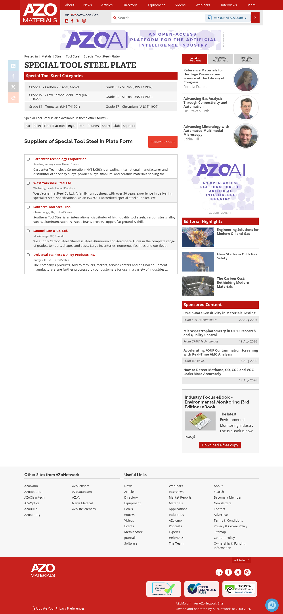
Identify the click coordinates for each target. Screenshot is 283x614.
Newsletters (222, 503)
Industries (176, 515)
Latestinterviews (194, 58)
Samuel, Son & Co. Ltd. (50, 231)
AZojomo (175, 520)
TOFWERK (198, 361)
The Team (176, 543)
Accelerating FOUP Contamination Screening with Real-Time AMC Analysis (221, 352)
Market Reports (180, 497)
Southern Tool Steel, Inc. (52, 207)
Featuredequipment (220, 58)
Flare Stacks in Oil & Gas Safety (237, 256)
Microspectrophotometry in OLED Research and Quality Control (220, 333)
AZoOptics (31, 503)
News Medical (82, 503)
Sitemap (220, 532)
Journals (130, 538)
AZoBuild (31, 509)
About (218, 486)
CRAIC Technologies (205, 341)
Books (128, 509)
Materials (176, 503)
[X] (13, 87)
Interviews (176, 492)
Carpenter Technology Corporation (59, 159)
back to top (240, 560)
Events (129, 526)
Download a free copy (220, 445)
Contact (219, 509)
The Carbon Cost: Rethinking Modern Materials (233, 282)
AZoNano (31, 486)
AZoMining (32, 515)
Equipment (132, 503)
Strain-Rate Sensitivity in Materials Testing (219, 313)
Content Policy (224, 538)
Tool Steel (73, 56)
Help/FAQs (176, 538)
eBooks (129, 515)
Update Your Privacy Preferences (60, 608)
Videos (129, 520)
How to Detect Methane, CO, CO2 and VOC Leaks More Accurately (219, 371)
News (128, 486)
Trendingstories (246, 58)
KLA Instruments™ (204, 320)
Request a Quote (163, 142)
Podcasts (175, 526)
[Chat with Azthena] (272, 605)
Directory (130, 5)
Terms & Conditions (228, 520)
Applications (178, 509)
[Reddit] (13, 97)
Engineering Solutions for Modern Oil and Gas (238, 231)
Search (219, 492)
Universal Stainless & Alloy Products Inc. (64, 254)
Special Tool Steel (97, 56)
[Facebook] (13, 76)
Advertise (221, 515)
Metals (47, 56)
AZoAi (76, 497)
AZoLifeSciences (84, 509)
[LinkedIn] (13, 65)
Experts (174, 532)
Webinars (176, 486)
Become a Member (228, 497)
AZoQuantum (82, 492)
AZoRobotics (33, 492)
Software (130, 543)
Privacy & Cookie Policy (230, 526)
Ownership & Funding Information (230, 545)
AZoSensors (80, 486)
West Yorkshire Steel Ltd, (52, 183)
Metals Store (133, 532)
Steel (58, 56)
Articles (129, 492)
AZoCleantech (34, 497)
